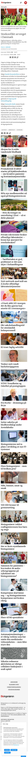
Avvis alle (7, 749)
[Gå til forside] (6, 3)
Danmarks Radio (10, 104)
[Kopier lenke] (17, 57)
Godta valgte (14, 749)
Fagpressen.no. (16, 744)
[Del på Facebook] (10, 57)
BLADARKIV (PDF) (14, 684)
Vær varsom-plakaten (16, 714)
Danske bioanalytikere (12, 74)
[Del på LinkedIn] (13, 57)
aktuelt (4, 129)
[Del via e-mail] (15, 57)
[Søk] (20, 2)
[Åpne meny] (25, 2)
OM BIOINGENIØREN (14, 689)
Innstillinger (23, 756)
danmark (19, 129)
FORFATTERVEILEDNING (14, 687)
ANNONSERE (14, 682)
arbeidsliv (11, 129)
